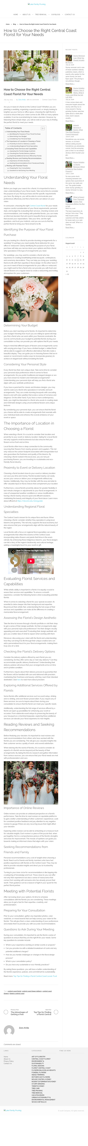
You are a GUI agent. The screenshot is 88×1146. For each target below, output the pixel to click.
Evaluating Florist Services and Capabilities (21, 148)
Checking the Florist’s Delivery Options (22, 153)
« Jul (67, 274)
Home (8, 24)
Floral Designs (38, 1066)
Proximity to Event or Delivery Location (22, 144)
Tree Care (35, 1088)
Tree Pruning (37, 1091)
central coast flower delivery (32, 991)
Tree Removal (37, 1093)
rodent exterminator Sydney (44, 1081)
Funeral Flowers (39, 1072)
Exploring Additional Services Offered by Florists (26, 156)
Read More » (70, 84)
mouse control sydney (41, 1079)
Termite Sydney (38, 1086)
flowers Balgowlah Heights (44, 1070)
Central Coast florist (37, 206)
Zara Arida (22, 100)
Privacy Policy (9, 1061)
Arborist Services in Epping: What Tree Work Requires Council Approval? (74, 129)
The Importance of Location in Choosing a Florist (23, 141)
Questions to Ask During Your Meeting (22, 170)
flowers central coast (17, 993)
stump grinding (38, 1084)
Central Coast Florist (49, 100)
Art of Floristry (38, 1057)
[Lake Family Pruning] (12, 1110)
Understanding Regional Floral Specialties (24, 146)
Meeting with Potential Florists (17, 166)
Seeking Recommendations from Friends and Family (27, 163)
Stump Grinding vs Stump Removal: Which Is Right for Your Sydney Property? (75, 166)
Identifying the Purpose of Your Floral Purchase (25, 134)
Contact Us (8, 1063)
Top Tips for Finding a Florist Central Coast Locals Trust (35, 976)
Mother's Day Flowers (41, 1077)
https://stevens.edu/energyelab (30, 501)
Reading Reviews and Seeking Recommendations (23, 158)
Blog (14, 24)
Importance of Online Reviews (20, 161)
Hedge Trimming (38, 1075)
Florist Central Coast (41, 1068)
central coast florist (14, 991)
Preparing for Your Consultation (20, 168)
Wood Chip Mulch (39, 1102)
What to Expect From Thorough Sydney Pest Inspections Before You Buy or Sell (75, 201)
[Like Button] (7, 102)
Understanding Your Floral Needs (18, 131)
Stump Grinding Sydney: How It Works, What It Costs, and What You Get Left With (75, 92)
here (19, 680)
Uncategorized (38, 1095)
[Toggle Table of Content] (41, 128)
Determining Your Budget (18, 136)
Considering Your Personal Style (20, 139)
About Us (7, 1059)
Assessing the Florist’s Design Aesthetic (22, 151)
